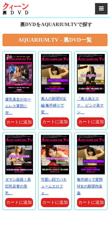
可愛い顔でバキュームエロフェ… (54, 186)
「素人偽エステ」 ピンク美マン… (90, 105)
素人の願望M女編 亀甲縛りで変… (53, 105)
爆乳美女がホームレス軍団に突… (18, 106)
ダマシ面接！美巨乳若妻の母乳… (18, 186)
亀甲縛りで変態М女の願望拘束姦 (90, 186)
